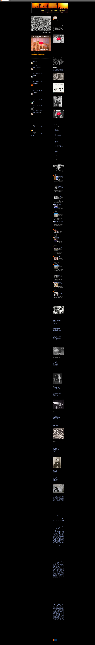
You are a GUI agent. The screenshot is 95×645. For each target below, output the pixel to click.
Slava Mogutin (55, 480)
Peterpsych (54, 394)
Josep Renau (55, 565)
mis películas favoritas (57, 590)
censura (58, 518)
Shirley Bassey (57, 617)
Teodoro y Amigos (55, 340)
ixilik (34, 75)
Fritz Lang (58, 545)
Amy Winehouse (58, 500)
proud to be (56, 141)
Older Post (49, 137)
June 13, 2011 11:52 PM (37, 110)
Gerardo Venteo (61, 546)
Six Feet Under (57, 618)
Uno (34, 101)
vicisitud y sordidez (55, 425)
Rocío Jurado (56, 610)
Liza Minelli (61, 574)
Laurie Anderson (60, 571)
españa (60, 533)
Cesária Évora (62, 518)
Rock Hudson (60, 610)
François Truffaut (55, 544)
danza (57, 525)
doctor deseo (55, 530)
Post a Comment (33, 135)
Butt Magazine (55, 471)
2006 (55, 160)
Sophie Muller (62, 619)
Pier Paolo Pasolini (59, 601)
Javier (34, 92)
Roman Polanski (55, 612)
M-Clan (58, 579)
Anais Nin (54, 501)
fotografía (54, 542)
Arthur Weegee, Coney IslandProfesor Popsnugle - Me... (59, 146)
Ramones (58, 605)
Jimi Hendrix (56, 560)
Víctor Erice (59, 633)
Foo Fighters (62, 541)
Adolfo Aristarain (61, 496)
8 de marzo (55, 496)
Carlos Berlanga (57, 516)
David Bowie (60, 525)
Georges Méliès (57, 546)
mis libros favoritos (61, 589)
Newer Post (32, 137)
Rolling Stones (57, 611)
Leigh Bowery (55, 477)
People (54, 600)
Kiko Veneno (62, 567)
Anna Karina (55, 502)
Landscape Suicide (55, 364)
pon (33, 107)
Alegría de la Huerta (56, 318)
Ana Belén (62, 500)
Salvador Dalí (55, 613)
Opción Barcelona (55, 337)
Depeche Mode (55, 528)
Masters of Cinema (55, 420)
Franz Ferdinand (62, 544)
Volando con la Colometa (56, 344)
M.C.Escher (60, 579)
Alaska (58, 497)
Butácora (54, 321)
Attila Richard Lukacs (56, 447)
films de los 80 (61, 539)
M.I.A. (63, 579)
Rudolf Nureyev (62, 612)
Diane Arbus (58, 529)
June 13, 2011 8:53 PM (37, 105)
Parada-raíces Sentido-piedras (58, 221)
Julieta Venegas (58, 566)
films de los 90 (55, 540)
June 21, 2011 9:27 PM (37, 126)
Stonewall (62, 621)
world (63, 635)
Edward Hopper (61, 531)
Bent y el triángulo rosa (58, 135)
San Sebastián (55, 614)
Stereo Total (59, 621)
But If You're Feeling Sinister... (57, 358)
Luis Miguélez (55, 579)
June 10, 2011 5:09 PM (37, 81)
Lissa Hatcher (57, 574)
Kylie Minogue (57, 569)
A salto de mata (55, 319)
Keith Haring (58, 567)
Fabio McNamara (59, 535)
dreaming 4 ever (55, 362)
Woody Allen (57, 635)
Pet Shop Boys (58, 600)
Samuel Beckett (59, 613)
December (56, 126)
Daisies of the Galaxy (56, 392)
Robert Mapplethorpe (56, 449)
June (55, 134)
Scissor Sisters (60, 614)
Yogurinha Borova (55, 481)
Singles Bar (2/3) (60, 247)
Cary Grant (54, 518)
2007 (55, 159)
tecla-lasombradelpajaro (57, 256)
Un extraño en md (55, 370)
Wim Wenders (60, 634)
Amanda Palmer (58, 499)
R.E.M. (54, 604)
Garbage (54, 546)
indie (35, 56)
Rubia (58, 612)
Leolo (53, 419)
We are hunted (55, 397)
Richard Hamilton (58, 607)
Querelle (63, 603)
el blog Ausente (55, 415)
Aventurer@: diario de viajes (57, 320)
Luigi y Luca (54, 478)
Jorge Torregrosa (62, 563)
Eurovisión (54, 535)
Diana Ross (54, 529)
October (56, 129)
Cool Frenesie (55, 323)
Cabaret (59, 514)
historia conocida (55, 473)
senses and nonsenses (36, 67)
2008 (55, 158)
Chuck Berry (56, 520)
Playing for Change (55, 395)
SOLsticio (56, 142)
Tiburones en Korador (57, 282)
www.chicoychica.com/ (56, 387)
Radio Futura (56, 604)
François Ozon (62, 543)
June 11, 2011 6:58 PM (37, 90)
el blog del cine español (56, 416)
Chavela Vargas (59, 519)
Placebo (58, 602)
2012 (55, 124)
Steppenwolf (35, 83)
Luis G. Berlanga (61, 578)
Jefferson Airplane (61, 558)
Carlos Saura (58, 517)
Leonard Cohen (55, 573)
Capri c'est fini (55, 322)
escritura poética (55, 363)
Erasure (54, 533)
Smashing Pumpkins (56, 619)
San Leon (62, 613)
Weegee (42, 56)
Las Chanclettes (60, 570)
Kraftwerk (61, 568)
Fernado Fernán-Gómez (60, 537)
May (55, 148)
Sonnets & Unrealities (56, 339)
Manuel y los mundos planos (57, 366)
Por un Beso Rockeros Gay (57, 396)
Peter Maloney (55, 448)
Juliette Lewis (62, 566)
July (55, 133)
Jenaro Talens (55, 559)
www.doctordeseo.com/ (56, 388)
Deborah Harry (61, 527)
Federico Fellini (58, 536)
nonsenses (38, 56)
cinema (62, 521)
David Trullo (57, 527)
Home (41, 137)
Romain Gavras (62, 611)
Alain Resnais (55, 497)
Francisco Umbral (57, 543)
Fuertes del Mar (55, 327)
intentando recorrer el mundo (57, 330)
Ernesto (34, 61)
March (56, 151)
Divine (63, 529)
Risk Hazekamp (55, 479)
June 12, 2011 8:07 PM (37, 99)
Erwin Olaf (54, 450)
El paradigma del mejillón (56, 417)
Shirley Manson (61, 617)
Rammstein (56, 605)
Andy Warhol (62, 501)
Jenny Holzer (59, 559)
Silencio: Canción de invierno (57, 338)
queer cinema (58, 603)
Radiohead (59, 604)
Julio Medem (55, 567)
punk (60, 602)
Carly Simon (62, 517)
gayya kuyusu (55, 472)
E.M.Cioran (54, 531)
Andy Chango (58, 501)
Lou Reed (58, 576)
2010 (55, 155)
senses (60, 615)
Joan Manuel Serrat (56, 561)
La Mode (60, 569)
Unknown (34, 128)
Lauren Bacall (56, 571)
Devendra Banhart (61, 528)
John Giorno (54, 562)
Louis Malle (62, 576)
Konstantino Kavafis (56, 568)
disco (61, 529)
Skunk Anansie (62, 618)
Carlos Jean (54, 517)
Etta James (58, 534)
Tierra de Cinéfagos (56, 424)
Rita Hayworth (61, 608)
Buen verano (59, 213)
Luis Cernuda (57, 578)
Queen (63, 602)
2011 (55, 125)
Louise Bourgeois (55, 577)
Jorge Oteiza (57, 563)
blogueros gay (55, 470)
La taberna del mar (55, 365)
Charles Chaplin (55, 519)
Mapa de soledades (60, 176)
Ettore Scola (62, 534)
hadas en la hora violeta (56, 328)
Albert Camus (60, 497)
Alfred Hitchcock (58, 498)
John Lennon (59, 562)
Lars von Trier (56, 570)
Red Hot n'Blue (60, 606)
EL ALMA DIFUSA (56, 237)
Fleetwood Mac (58, 541)
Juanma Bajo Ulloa (59, 565)
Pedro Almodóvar (57, 599)
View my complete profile (57, 31)
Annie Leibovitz (59, 502)
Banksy (54, 442)
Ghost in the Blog (55, 418)
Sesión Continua (59, 616)
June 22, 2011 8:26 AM (37, 133)
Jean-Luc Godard (55, 558)
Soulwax (54, 620)
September (56, 130)
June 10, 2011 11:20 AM (37, 65)
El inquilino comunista (55, 532)
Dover (63, 530)
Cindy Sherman (60, 520)
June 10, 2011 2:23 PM (37, 73)
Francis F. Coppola (58, 542)
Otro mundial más (60, 205)
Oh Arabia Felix (56, 264)
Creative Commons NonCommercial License (58, 70)
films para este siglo (60, 540)
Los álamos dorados (57, 175)
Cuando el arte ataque (57, 204)
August (56, 131)
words (60, 635)
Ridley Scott (57, 608)
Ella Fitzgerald (62, 532)
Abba (58, 496)
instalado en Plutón (55, 329)
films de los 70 (57, 539)
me (61, 585)
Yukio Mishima (60, 636)
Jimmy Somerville (61, 560)
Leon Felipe (62, 572)
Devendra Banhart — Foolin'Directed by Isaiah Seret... (58, 137)
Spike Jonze (57, 620)
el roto (59, 532)
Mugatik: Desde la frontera (57, 336)
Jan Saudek (54, 451)
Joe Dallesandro (61, 561)
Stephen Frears (55, 621)
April (55, 150)
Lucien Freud (60, 577)
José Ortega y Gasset (56, 564)
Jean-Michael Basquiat (56, 443)
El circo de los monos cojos (57, 393)
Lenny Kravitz (58, 572)
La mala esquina (56, 291)
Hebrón (59, 265)
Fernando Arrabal (55, 538)
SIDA (53, 618)
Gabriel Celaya (62, 545)
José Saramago (61, 564)
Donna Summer (59, 530)
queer (54, 603)
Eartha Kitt (57, 531)
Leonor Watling (59, 573)
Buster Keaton (55, 514)
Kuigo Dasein (55, 331)
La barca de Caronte (56, 332)
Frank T (59, 544)
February (56, 152)
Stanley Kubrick (61, 620)
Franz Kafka (54, 545)
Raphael (61, 605)
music (62, 591)
